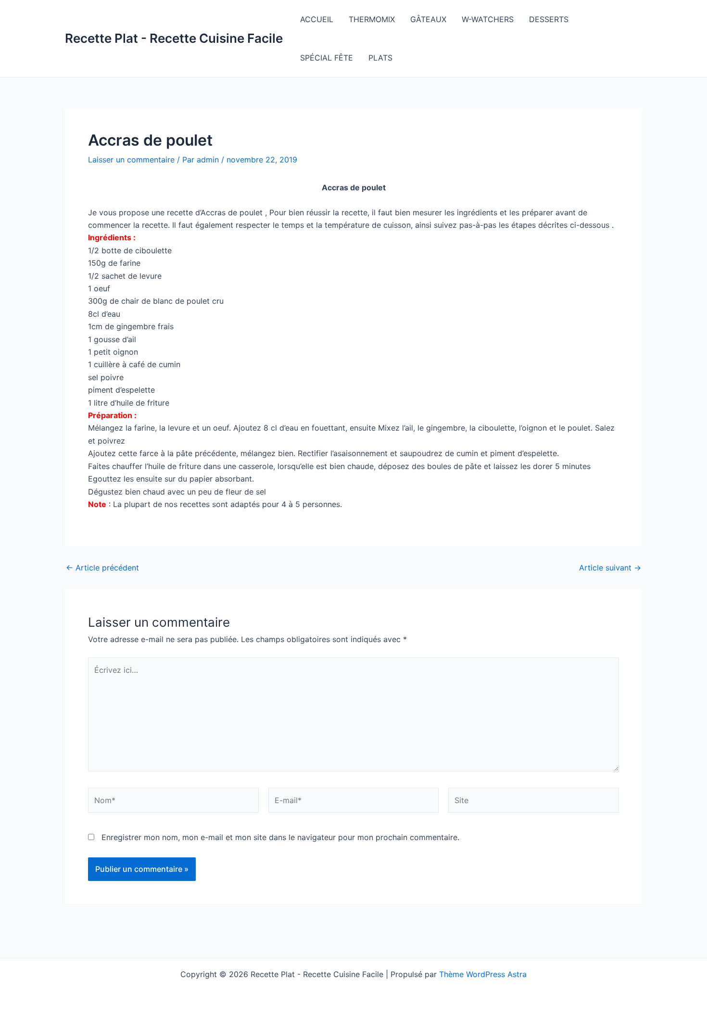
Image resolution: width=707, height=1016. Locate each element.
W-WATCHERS (488, 19)
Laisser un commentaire (131, 159)
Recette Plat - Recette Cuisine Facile (174, 38)
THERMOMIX (372, 19)
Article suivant (610, 567)
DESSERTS (548, 19)
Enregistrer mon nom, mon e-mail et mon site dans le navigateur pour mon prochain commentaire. (280, 837)
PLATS (380, 57)
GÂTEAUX (428, 19)
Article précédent (102, 567)
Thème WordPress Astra (483, 974)
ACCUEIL (316, 19)
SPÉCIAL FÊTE (326, 57)
